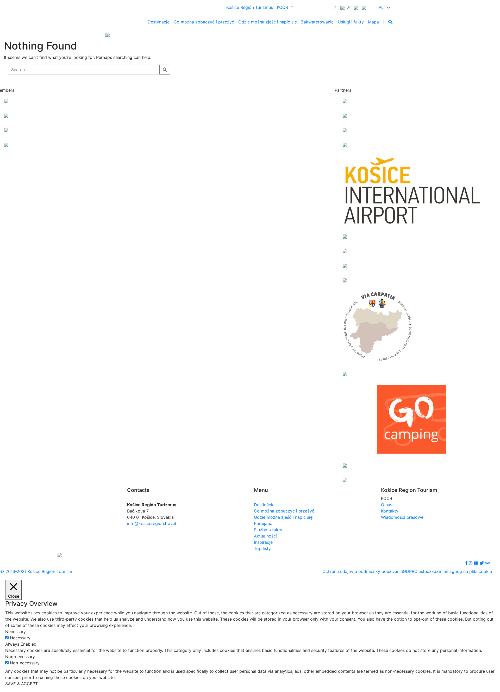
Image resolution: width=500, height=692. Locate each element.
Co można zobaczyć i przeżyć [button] (204, 21)
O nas (386, 504)
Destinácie (264, 504)
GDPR (408, 571)
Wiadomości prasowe (402, 517)
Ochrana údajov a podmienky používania (362, 571)
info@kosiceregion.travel (151, 523)
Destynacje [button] (159, 21)
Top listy (262, 548)
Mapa (373, 21)
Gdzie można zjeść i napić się (283, 517)
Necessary (20, 637)
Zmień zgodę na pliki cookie (464, 571)
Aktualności (265, 536)
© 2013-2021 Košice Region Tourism (36, 571)
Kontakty (389, 511)
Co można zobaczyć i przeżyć (284, 511)
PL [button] (382, 7)
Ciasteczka (425, 571)
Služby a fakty (268, 529)
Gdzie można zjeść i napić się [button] (267, 21)
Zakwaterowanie (317, 21)
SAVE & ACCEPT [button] (21, 683)
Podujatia (263, 523)
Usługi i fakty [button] (351, 21)
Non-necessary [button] (20, 656)
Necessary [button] (15, 631)
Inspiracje (263, 542)
